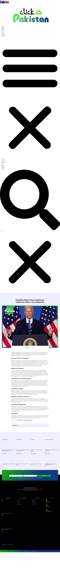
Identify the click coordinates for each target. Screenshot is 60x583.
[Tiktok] (5, 2)
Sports (3, 30)
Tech (2, 164)
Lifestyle (3, 34)
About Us (3, 27)
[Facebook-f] (1, 2)
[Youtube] (8, 2)
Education (3, 35)
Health (3, 165)
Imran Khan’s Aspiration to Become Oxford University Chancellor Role (7, 529)
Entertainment (4, 29)
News (3, 28)
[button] (30, 97)
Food (2, 36)
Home (3, 26)
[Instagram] (3, 2)
